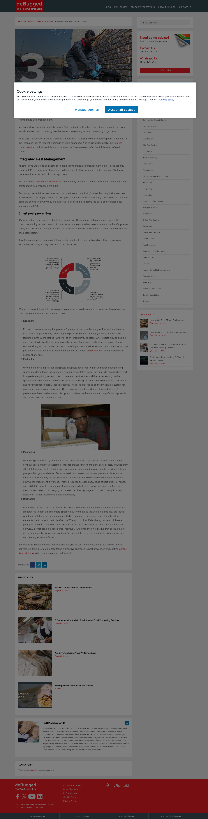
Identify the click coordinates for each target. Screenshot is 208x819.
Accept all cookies (121, 109)
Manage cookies (87, 109)
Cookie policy (166, 99)
